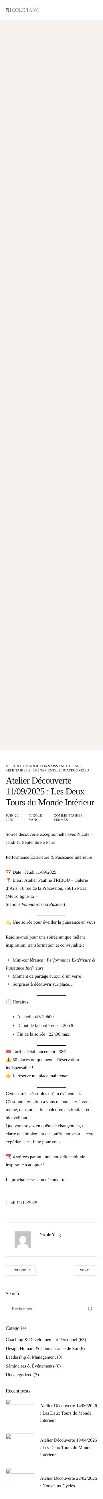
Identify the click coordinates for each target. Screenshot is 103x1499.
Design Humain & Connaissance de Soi (43, 766)
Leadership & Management (31, 1357)
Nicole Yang (35, 817)
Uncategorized (74, 770)
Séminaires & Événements (31, 770)
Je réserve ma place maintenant (41, 1076)
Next (84, 1270)
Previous (22, 1270)
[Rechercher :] (51, 1309)
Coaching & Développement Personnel (41, 1339)
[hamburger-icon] (94, 10)
